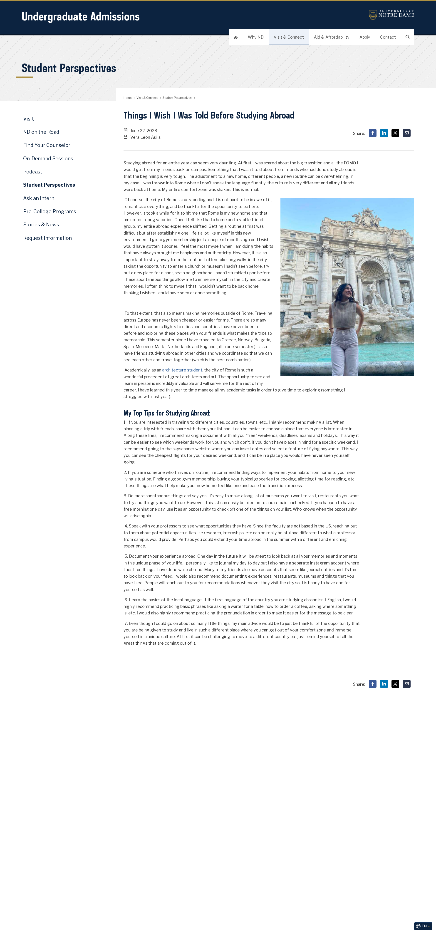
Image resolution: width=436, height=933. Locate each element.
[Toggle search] (407, 37)
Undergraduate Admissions (81, 16)
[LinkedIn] (384, 133)
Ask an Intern (38, 198)
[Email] (407, 133)
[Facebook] (373, 133)
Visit (28, 119)
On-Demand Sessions (48, 158)
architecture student (182, 370)
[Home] (236, 37)
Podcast (32, 172)
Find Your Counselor (46, 145)
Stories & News (41, 225)
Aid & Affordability (331, 37)
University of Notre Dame (391, 15)
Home (127, 97)
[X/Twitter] (395, 133)
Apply (364, 37)
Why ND (256, 37)
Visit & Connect (289, 37)
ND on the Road (41, 132)
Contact (388, 37)
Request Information (47, 238)
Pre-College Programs (49, 211)
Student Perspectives (177, 97)
